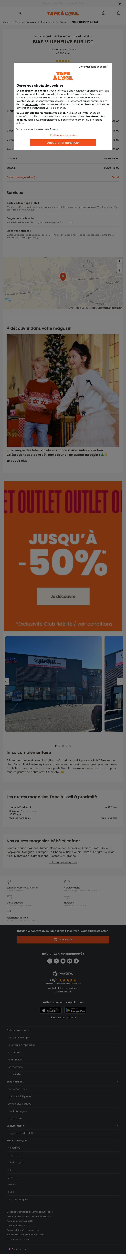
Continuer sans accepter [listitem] (93, 66)
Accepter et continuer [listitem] (63, 143)
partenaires (31, 104)
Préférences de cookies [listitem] (63, 135)
